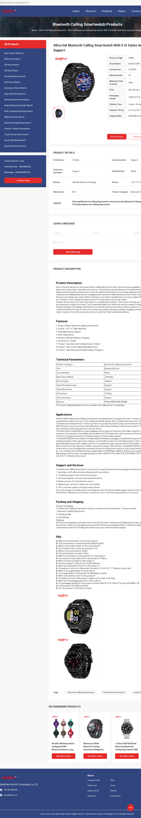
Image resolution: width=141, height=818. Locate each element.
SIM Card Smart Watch (14, 117)
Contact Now (23, 180)
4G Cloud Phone (11, 71)
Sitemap (113, 791)
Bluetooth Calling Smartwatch (52, 30)
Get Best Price (116, 137)
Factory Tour (92, 785)
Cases (112, 785)
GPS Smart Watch (12, 59)
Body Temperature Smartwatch (18, 111)
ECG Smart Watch (12, 82)
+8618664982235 (22, 172)
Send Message (73, 252)
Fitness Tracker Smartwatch (17, 129)
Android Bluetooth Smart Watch (18, 105)
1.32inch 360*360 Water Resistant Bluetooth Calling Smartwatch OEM (126, 746)
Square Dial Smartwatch (15, 146)
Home (34, 30)
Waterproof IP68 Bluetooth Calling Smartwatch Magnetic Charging (93, 746)
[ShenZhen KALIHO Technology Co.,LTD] (9, 11)
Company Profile (93, 780)
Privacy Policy (115, 796)
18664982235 (25, 167)
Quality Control (93, 791)
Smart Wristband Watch (15, 140)
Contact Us (91, 796)
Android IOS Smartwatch (114, 692)
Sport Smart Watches (14, 53)
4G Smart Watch (11, 65)
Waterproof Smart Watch (15, 88)
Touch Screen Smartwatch (16, 134)
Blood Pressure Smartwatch (17, 100)
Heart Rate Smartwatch (15, 94)
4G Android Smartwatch (15, 76)
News (112, 780)
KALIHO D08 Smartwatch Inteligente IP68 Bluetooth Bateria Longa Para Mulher (63, 746)
